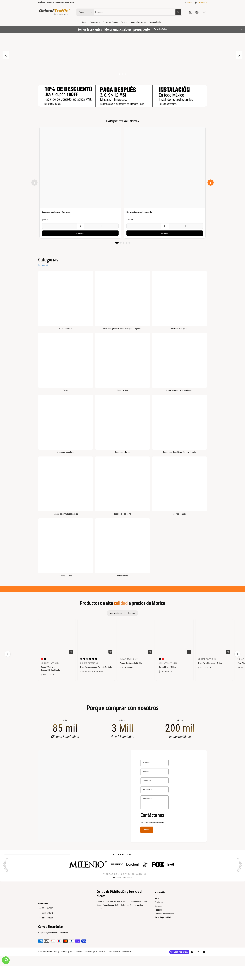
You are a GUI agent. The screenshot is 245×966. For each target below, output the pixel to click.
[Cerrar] (169, 467)
